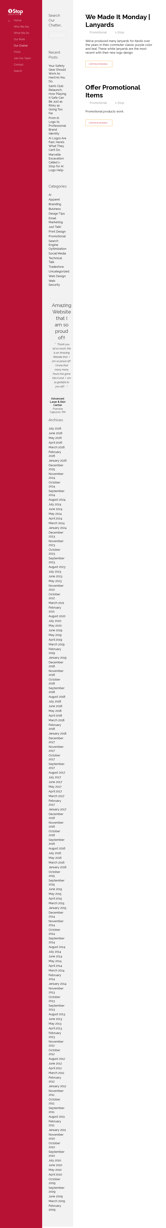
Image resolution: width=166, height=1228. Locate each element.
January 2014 (57, 983)
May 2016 (55, 857)
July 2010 (55, 1160)
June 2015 (55, 889)
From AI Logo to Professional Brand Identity (57, 125)
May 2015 (55, 893)
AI (50, 194)
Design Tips (57, 213)
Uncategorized (59, 271)
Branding (55, 204)
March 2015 (56, 903)
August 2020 (57, 616)
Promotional (98, 32)
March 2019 (57, 644)
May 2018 (55, 710)
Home (17, 20)
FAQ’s (17, 51)
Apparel (54, 199)
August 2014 (57, 947)
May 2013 (55, 1023)
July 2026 (55, 428)
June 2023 (55, 576)
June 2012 (55, 1063)
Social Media (57, 253)
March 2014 (57, 970)
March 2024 (57, 523)
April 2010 (55, 1174)
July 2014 (55, 951)
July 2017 (55, 777)
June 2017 (55, 782)
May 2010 (55, 1169)
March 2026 (57, 447)
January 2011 (57, 1130)
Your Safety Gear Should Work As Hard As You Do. (57, 73)
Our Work (19, 39)
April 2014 (55, 965)
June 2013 (55, 1019)
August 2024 (57, 499)
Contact (19, 64)
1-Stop (119, 32)
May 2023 (55, 581)
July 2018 (55, 701)
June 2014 (55, 956)
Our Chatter (21, 45)
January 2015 (57, 908)
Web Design (57, 276)
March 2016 (57, 862)
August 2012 (57, 1058)
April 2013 (55, 1028)
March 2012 (56, 1073)
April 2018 (55, 715)
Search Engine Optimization (57, 244)
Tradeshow (56, 266)
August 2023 (57, 567)
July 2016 (55, 853)
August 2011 (57, 1116)
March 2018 (57, 720)
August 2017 (57, 772)
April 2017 (55, 791)
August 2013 (57, 1014)
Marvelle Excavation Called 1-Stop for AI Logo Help (56, 162)
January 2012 (57, 1086)
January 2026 (58, 460)
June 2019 (55, 630)
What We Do (21, 33)
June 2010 (55, 1165)
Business (55, 209)
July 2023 (55, 571)
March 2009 (57, 1201)
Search (18, 70)
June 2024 (55, 509)
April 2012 (55, 1068)
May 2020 (55, 625)
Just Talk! (55, 227)
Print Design (57, 231)
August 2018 (57, 696)
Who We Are (21, 26)
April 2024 (55, 518)
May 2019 (55, 635)
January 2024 (58, 527)
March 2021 (56, 603)
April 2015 (55, 898)
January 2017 (57, 809)
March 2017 (56, 796)
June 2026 (55, 433)
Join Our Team (22, 58)
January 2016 (57, 867)
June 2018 (55, 706)
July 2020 (55, 621)
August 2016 (57, 848)
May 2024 (55, 513)
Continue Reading (98, 64)
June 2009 (56, 1196)
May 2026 (55, 438)
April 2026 (55, 442)
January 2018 (57, 733)
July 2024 (55, 504)
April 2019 (55, 639)
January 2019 (57, 657)
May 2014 (55, 961)
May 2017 (55, 786)
